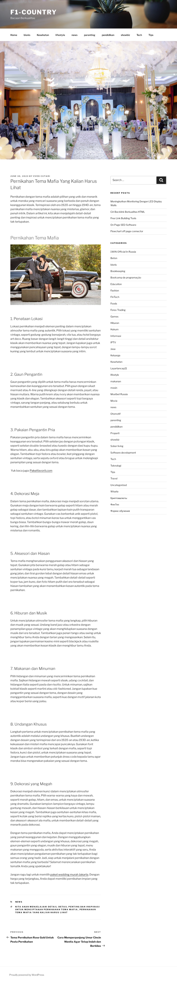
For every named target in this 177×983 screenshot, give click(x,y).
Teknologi (115, 465)
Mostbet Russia (119, 394)
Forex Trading (117, 309)
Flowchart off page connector (126, 231)
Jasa (112, 348)
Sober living (116, 446)
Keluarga (115, 355)
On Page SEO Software (123, 224)
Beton (113, 258)
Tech (139, 34)
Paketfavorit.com (41, 470)
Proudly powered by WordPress (26, 974)
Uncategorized (118, 485)
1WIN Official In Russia (123, 251)
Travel (113, 478)
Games (114, 316)
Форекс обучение (120, 510)
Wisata (114, 491)
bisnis (27, 34)
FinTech (114, 296)
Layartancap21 (118, 368)
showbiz (125, 34)
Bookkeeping (117, 271)
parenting (89, 34)
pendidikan (108, 34)
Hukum (114, 329)
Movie (113, 400)
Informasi (115, 335)
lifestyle (60, 34)
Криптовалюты (118, 498)
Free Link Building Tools (123, 218)
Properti (114, 433)
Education (116, 284)
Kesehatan (43, 34)
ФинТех (114, 504)
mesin (113, 387)
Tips (150, 34)
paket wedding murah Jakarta (69, 874)
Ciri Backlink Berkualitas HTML (127, 211)
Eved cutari (41, 176)
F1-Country (33, 12)
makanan (115, 381)
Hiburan (114, 322)
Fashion (114, 290)
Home (13, 34)
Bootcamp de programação (125, 277)
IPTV (113, 342)
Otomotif (115, 413)
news (74, 34)
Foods (113, 303)
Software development (123, 452)
